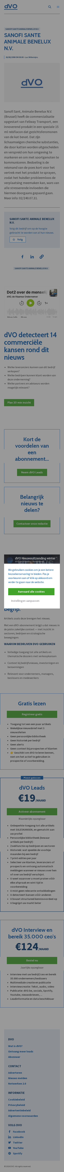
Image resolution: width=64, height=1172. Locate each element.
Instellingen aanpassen (25, 600)
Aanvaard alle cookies (31, 591)
